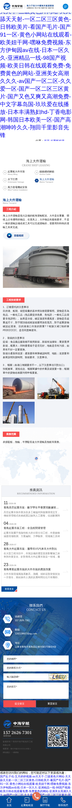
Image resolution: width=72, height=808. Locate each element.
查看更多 (9, 589)
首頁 (47, 140)
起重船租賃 (57, 140)
